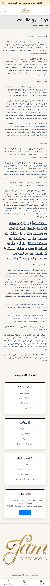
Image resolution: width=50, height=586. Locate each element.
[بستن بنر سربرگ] (3, 3)
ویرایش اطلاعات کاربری (25, 443)
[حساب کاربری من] (5, 10)
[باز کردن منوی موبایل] (45, 10)
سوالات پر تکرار (25, 403)
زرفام (24, 575)
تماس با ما (25, 464)
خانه (46, 25)
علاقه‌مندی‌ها (25, 434)
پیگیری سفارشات (25, 429)
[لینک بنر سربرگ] (29, 3)
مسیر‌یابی (25, 512)
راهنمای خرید (25, 393)
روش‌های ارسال (25, 398)
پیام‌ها (25, 439)
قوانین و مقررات (25, 408)
